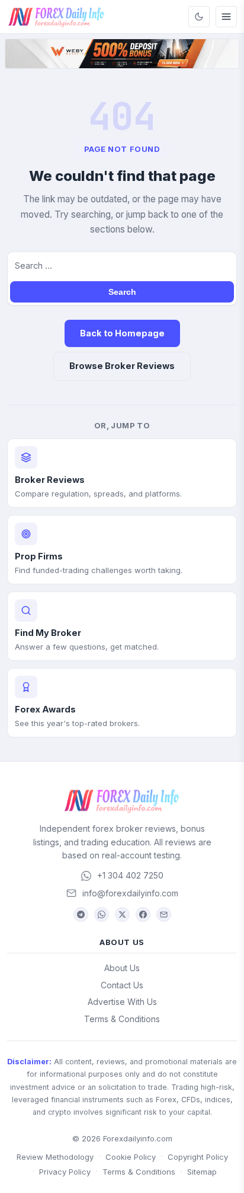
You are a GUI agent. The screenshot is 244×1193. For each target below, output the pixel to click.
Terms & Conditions (122, 1019)
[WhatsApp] (101, 914)
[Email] (163, 914)
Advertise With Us (122, 1002)
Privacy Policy (65, 1171)
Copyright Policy (198, 1157)
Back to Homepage (122, 333)
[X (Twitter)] (122, 914)
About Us (122, 968)
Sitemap (202, 1171)
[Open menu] (226, 16)
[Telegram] (80, 914)
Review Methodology (55, 1157)
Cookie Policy (130, 1157)
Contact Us (122, 985)
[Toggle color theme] (199, 16)
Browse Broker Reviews (122, 366)
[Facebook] (143, 914)
